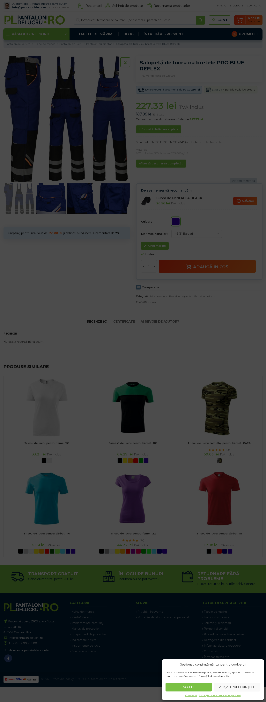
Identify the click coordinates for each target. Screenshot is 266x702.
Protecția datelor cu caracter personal (220, 695)
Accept (189, 687)
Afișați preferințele (237, 687)
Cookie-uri (191, 695)
